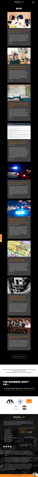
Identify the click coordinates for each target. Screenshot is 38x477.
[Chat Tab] (19, 238)
